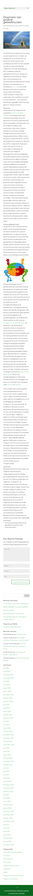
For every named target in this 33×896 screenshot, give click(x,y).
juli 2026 (6, 668)
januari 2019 (7, 841)
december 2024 (8, 695)
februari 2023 (7, 731)
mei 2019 (6, 828)
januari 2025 (7, 691)
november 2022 (8, 738)
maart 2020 (7, 801)
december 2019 (8, 811)
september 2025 (8, 678)
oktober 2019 (7, 818)
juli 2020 (6, 795)
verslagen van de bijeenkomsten (13, 323)
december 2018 (8, 845)
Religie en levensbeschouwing (13, 875)
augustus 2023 (8, 718)
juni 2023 (6, 725)
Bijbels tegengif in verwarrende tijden (15, 607)
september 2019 (8, 821)
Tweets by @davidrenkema (12, 627)
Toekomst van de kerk (10, 879)
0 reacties (6, 28)
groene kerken (24, 372)
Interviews (6, 855)
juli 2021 (6, 768)
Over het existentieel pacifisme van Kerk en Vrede (14, 646)
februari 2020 (7, 805)
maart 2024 (7, 711)
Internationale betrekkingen (12, 852)
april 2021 (6, 778)
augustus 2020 (8, 791)
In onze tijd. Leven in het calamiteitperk (16, 603)
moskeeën (8, 374)
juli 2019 (6, 825)
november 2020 (8, 788)
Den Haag (15, 87)
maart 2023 (7, 728)
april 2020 (6, 798)
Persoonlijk (26, 25)
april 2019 (6, 831)
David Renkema (10, 25)
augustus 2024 (8, 701)
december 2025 (8, 675)
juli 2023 (6, 721)
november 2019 (8, 815)
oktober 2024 (7, 698)
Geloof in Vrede (8, 610)
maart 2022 (7, 755)
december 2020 (8, 785)
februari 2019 (7, 838)
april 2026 (6, 671)
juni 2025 (6, 681)
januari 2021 (7, 781)
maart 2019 (7, 835)
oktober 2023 (7, 715)
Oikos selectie (8, 859)
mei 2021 (6, 775)
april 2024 (6, 708)
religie (5, 872)
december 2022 (8, 735)
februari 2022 (7, 758)
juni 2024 (6, 705)
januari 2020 (7, 808)
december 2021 (8, 761)
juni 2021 (6, 771)
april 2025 (6, 685)
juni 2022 (6, 748)
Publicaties (7, 869)
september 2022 (8, 745)
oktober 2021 (7, 765)
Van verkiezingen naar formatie (13, 613)
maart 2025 (7, 688)
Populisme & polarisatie (11, 865)
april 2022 (6, 751)
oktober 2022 (7, 741)
